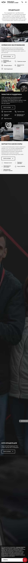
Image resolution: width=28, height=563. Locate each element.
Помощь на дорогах (6, 115)
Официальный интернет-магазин (7, 170)
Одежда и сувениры (19, 163)
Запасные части (8, 162)
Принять (5, 559)
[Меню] (26, 2)
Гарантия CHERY (8, 111)
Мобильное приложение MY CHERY (7, 61)
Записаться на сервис (20, 65)
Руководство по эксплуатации (21, 115)
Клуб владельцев (8, 69)
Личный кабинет (8, 65)
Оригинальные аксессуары (7, 166)
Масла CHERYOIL (21, 166)
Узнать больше (7, 56)
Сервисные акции (21, 61)
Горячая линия (20, 111)
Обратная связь (8, 118)
